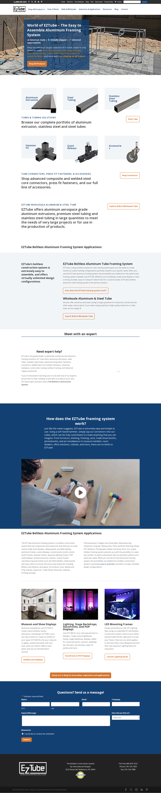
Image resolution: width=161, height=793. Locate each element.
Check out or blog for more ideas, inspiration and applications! (80, 675)
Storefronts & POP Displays (77, 656)
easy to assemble (107, 564)
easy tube (64, 50)
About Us (70, 2)
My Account (99, 2)
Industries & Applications (89, 9)
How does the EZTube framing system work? (85, 290)
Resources (107, 9)
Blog (87, 2)
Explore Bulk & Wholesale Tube (123, 206)
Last (52, 708)
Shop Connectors (130, 175)
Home (63, 2)
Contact (124, 9)
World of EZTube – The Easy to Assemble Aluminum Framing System (54, 30)
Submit (26, 739)
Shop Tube (133, 119)
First (23, 708)
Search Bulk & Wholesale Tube (79, 316)
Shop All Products (36, 9)
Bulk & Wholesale (69, 9)
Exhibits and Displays (33, 659)
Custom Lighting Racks (117, 656)
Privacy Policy (108, 2)
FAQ (92, 2)
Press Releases (79, 2)
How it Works (53, 9)
